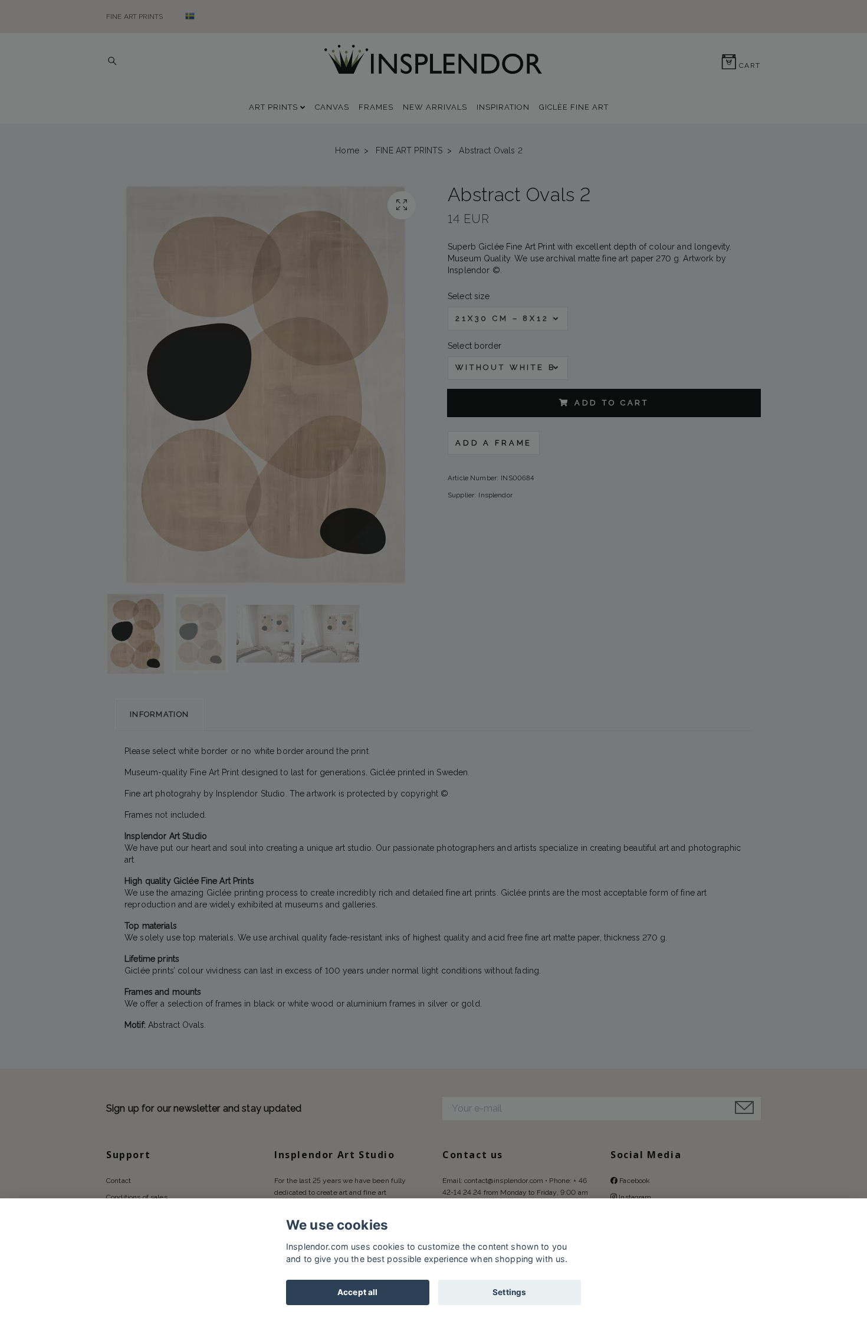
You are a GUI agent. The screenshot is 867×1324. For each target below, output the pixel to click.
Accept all (357, 1292)
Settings (509, 1292)
